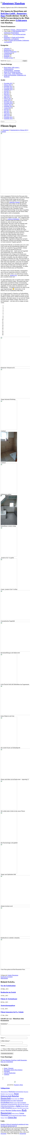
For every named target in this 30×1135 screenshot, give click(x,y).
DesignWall (23, 1133)
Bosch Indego (11, 1093)
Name (3, 1038)
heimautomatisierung (12, 1104)
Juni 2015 (6, 92)
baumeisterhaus (19, 1091)
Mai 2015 (6, 94)
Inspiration (7, 54)
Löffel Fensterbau (6, 1108)
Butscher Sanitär (14, 1098)
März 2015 (7, 97)
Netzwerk (24, 1108)
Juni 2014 (6, 111)
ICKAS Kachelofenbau (7, 1106)
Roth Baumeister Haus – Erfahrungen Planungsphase (15, 31)
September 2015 (8, 89)
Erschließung (5, 1102)
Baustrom (26, 1091)
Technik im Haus (8, 57)
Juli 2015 (6, 91)
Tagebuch (6, 1074)
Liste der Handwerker (10, 1073)
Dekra (22, 1098)
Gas (18, 1102)
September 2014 (8, 106)
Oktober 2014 (7, 104)
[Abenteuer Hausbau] (13, 3)
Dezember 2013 (8, 117)
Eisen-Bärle (13, 1100)
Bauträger (3, 1093)
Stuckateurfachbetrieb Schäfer (15, 1115)
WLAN (6, 1117)
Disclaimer (7, 1071)
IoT (15, 1106)
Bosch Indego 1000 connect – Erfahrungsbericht (12, 68)
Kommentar (4, 1023)
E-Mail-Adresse (5, 1041)
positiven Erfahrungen (13, 219)
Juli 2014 (6, 109)
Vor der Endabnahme (8, 986)
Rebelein (3, 1110)
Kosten (22, 1106)
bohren (6, 1093)
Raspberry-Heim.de (6, 1124)
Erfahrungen (21, 20)
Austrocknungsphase (8, 1005)
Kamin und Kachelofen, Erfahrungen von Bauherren (14, 38)
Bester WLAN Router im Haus (12, 72)
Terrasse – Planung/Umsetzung (19, 29)
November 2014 (8, 103)
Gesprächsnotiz (8, 53)
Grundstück (23, 1102)
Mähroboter (14, 1108)
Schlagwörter (5, 1088)
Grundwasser (4, 1104)
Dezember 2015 (8, 86)
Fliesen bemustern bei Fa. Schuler (12, 1012)
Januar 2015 (7, 100)
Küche (26, 1106)
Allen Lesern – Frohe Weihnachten (13, 73)
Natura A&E (19, 1108)
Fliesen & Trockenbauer (9, 999)
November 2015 (8, 88)
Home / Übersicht (8, 1068)
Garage (15, 1102)
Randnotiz (6, 56)
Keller (18, 1106)
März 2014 (7, 115)
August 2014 (7, 108)
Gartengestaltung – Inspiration (12, 70)
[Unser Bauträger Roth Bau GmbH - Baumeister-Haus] (15, 1061)
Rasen (27, 1108)
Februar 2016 (7, 85)
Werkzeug (2, 1117)
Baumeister (7, 37)
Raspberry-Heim (18, 1085)
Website (3, 1045)
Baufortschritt (7, 50)
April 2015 (7, 95)
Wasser (24, 1115)
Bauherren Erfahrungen (10, 51)
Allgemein (7, 48)
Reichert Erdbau (11, 1110)
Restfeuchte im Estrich (8, 992)
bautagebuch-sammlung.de (18, 1124)
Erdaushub (20, 1100)
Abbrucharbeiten (4, 1091)
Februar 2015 (7, 98)
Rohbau (19, 1110)
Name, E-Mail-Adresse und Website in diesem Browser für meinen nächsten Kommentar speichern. (14, 1049)
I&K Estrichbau (26, 1104)
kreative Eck (13, 275)
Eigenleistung (5, 1100)
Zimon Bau (12, 1117)
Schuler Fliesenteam (13, 975)
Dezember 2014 (8, 101)
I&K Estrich (20, 1104)
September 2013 (8, 118)
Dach (19, 1098)
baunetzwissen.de (12, 1126)
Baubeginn (12, 1091)
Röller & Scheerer (15, 1113)
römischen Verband (14, 202)
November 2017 (8, 83)
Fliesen (12, 1102)
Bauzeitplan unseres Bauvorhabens (13, 1070)
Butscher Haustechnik (10, 1097)
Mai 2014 (6, 112)
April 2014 (7, 114)
